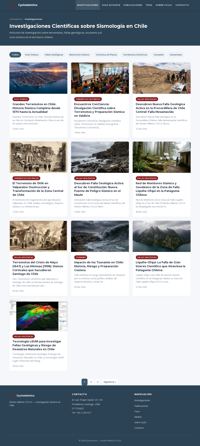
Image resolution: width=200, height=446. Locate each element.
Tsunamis (158, 54)
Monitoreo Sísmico (79, 54)
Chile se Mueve (111, 5)
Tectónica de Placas (106, 54)
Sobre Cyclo (164, 5)
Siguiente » (110, 381)
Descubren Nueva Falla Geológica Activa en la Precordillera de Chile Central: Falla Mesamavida (160, 108)
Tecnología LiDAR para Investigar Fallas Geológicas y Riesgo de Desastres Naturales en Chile (36, 345)
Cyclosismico (15, 19)
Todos (15, 54)
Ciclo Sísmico (32, 54)
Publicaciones (133, 5)
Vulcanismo (176, 54)
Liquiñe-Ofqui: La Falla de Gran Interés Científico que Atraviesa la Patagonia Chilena (160, 266)
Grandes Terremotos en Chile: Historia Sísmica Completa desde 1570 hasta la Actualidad (36, 108)
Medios (138, 416)
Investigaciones (87, 5)
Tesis (149, 5)
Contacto (182, 5)
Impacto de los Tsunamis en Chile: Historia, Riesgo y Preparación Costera (99, 266)
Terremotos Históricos (135, 54)
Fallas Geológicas (54, 54)
